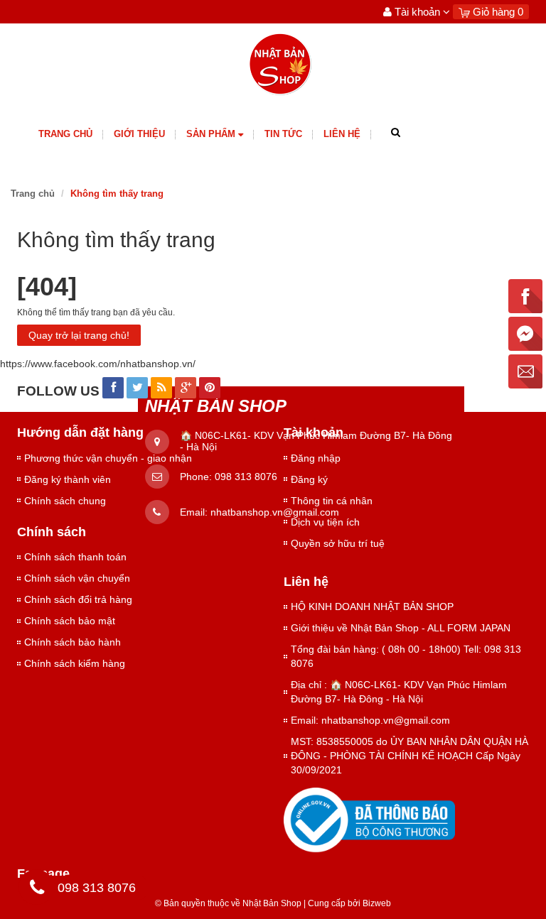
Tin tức (283, 134)
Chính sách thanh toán (75, 556)
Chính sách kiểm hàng (74, 663)
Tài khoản (417, 12)
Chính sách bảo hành (72, 642)
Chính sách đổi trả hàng (78, 599)
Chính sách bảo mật (69, 620)
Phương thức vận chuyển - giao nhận (108, 458)
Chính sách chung (65, 500)
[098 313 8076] (37, 890)
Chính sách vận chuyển (77, 578)
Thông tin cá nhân (332, 500)
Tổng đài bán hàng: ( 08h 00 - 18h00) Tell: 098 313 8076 (406, 656)
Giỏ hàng (496, 12)
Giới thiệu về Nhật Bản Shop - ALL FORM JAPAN (400, 627)
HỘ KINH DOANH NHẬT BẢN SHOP (372, 606)
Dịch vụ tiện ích (325, 522)
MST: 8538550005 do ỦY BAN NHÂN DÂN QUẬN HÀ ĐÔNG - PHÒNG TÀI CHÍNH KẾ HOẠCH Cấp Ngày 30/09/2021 (409, 756)
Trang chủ (65, 134)
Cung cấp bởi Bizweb (347, 903)
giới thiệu (139, 134)
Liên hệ (341, 134)
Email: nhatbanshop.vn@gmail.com (370, 720)
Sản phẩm (210, 134)
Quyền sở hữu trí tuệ (338, 543)
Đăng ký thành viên (67, 479)
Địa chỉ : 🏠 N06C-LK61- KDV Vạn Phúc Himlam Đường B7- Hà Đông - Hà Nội (399, 692)
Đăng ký (309, 479)
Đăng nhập (316, 458)
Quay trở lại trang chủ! (78, 335)
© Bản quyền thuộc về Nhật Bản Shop (228, 903)
